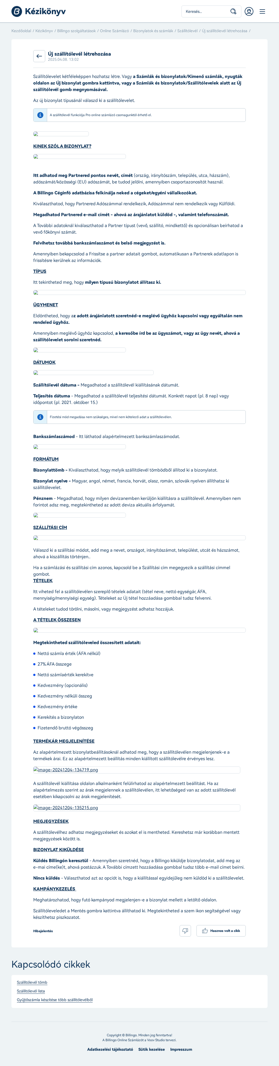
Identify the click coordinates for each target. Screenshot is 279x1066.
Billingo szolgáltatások (76, 31)
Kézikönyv (44, 31)
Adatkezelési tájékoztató (110, 1049)
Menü (262, 11)
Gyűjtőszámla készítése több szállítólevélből (55, 1000)
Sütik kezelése (151, 1049)
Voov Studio (156, 1040)
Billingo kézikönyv (38, 11)
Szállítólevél (187, 31)
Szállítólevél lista (31, 991)
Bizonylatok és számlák (153, 31)
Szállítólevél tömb (32, 982)
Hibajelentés (43, 931)
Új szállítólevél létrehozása (224, 31)
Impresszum (181, 1049)
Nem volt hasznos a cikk (185, 931)
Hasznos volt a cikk (225, 931)
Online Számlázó (114, 31)
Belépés (249, 11)
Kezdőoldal (21, 31)
